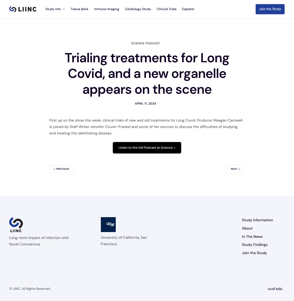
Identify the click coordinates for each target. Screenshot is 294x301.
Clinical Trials (166, 9)
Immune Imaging (106, 9)
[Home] (22, 9)
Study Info (53, 9)
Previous (62, 169)
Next (234, 169)
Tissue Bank (79, 9)
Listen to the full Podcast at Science (146, 148)
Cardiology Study (138, 9)
